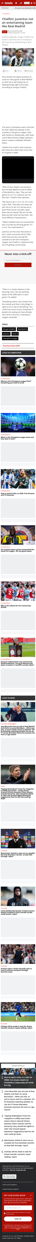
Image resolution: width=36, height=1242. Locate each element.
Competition (6, 13)
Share (7, 71)
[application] (18, 168)
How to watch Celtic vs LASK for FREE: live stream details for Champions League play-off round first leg (18, 1081)
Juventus (6, 334)
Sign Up (18, 1219)
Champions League (10, 338)
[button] (2, 3)
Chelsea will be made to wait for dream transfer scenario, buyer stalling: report (17, 1154)
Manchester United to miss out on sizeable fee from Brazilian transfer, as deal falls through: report (19, 1143)
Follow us (19, 71)
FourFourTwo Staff (16, 31)
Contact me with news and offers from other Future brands (18, 1213)
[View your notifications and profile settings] (16, 3)
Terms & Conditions (16, 1228)
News (4, 32)
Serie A (15, 334)
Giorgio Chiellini (9, 329)
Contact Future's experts (10, 1189)
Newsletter (30, 71)
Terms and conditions (9, 1185)
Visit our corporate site (18, 1170)
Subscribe (26, 3)
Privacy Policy (25, 1226)
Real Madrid (22, 329)
